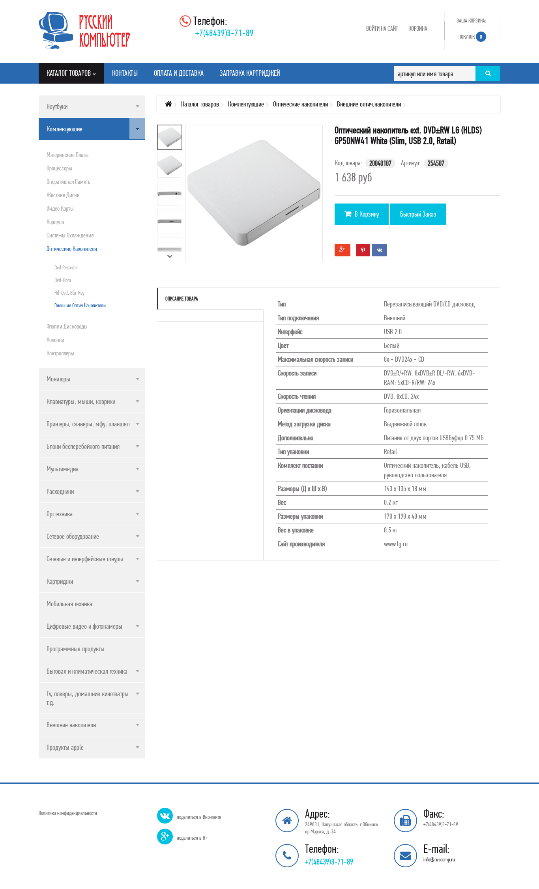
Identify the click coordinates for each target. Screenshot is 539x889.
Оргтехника (60, 514)
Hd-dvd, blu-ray (69, 292)
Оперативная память (68, 181)
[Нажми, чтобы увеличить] (259, 199)
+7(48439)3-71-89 (224, 33)
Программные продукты (76, 648)
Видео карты (60, 208)
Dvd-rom (62, 280)
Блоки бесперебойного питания (83, 446)
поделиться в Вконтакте (199, 816)
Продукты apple (65, 747)
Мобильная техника (69, 604)
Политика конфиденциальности (68, 812)
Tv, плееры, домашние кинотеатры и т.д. (90, 697)
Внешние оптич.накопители (80, 305)
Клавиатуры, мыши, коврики (81, 401)
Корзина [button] (417, 28)
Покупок (470, 36)
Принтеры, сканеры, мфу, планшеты (90, 424)
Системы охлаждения (70, 235)
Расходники (60, 491)
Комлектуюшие (64, 129)
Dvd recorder (66, 267)
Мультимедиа (63, 469)
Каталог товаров (200, 104)
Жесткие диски (63, 195)
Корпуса (55, 222)
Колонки (55, 340)
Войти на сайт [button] (382, 28)
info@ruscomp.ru (439, 859)
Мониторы (58, 379)
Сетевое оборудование (73, 536)
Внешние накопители (71, 725)
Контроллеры (60, 353)
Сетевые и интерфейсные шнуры (85, 559)
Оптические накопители (72, 248)
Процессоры (59, 168)
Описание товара (181, 298)
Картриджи (60, 581)
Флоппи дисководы (67, 326)
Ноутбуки (57, 106)
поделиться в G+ (192, 837)
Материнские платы (68, 155)
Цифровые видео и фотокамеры (84, 626)
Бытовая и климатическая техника (87, 671)
